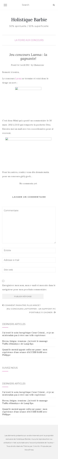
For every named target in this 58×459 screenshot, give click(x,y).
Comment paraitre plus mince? (22, 305)
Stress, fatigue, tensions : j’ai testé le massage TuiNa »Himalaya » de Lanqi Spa (25, 342)
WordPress (29, 450)
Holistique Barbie (29, 19)
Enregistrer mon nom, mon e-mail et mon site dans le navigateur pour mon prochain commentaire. (28, 287)
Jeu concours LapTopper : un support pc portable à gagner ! (31, 310)
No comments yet (28, 183)
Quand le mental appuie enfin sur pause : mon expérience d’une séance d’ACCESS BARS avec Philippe (24, 352)
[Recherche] (54, 5)
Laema (18, 78)
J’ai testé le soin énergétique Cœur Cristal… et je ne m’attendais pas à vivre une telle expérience (28, 334)
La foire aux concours (29, 40)
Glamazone (39, 65)
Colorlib (36, 446)
